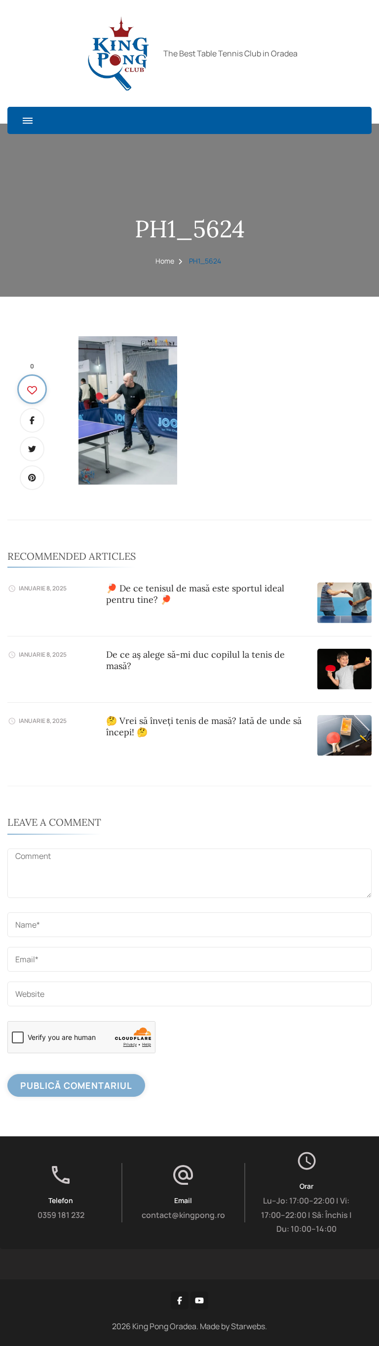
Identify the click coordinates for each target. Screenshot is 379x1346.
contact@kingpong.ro (183, 1215)
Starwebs (248, 1326)
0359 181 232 (61, 1215)
